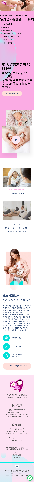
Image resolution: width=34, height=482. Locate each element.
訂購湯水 (17, 457)
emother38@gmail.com (19, 414)
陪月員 (17, 453)
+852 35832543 (19, 410)
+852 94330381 (21, 412)
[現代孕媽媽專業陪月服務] (6, 2)
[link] (17, 177)
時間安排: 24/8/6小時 (17, 189)
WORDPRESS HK (23, 475)
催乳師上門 (17, 455)
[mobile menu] (31, 2)
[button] (30, 478)
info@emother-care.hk (19, 416)
